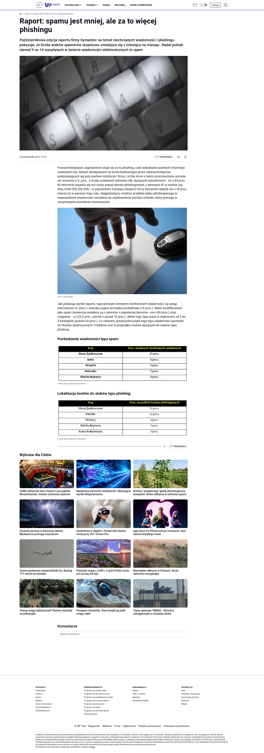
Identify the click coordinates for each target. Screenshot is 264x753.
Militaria (120, 5)
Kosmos (90, 5)
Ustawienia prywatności (175, 726)
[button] (203, 5)
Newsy (135, 690)
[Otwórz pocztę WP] (195, 5)
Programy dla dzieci (92, 707)
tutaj (93, 747)
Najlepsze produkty (140, 701)
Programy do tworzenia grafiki (96, 711)
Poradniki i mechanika (190, 694)
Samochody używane (190, 697)
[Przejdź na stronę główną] (39, 7)
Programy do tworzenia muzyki (97, 694)
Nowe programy (90, 714)
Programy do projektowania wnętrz (98, 697)
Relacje (184, 704)
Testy (183, 690)
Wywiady (185, 701)
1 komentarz (165, 156)
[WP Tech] (54, 5)
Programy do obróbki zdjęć (95, 690)
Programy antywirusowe (94, 704)
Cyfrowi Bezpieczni (43, 707)
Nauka (106, 5)
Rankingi (136, 697)
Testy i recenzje (139, 694)
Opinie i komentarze (141, 5)
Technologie (71, 5)
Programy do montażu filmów (96, 701)
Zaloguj (215, 5)
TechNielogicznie (42, 711)
